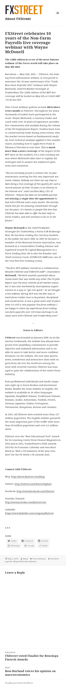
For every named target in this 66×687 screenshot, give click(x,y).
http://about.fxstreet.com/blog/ (28, 476)
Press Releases (39, 558)
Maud (25, 558)
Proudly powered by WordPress (19, 683)
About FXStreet (18, 18)
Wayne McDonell (20, 561)
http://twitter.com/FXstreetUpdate (33, 483)
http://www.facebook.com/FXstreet (35, 491)
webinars (33, 561)
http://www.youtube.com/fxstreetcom (25, 502)
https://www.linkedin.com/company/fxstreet (29, 513)
